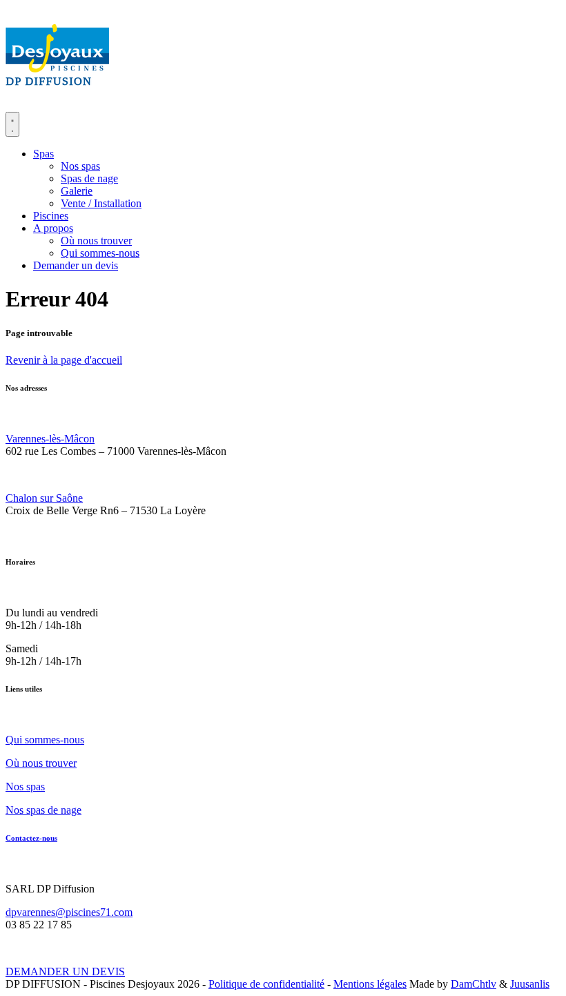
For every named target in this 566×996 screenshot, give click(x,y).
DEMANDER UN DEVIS (65, 971)
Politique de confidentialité (266, 984)
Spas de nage (89, 178)
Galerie (76, 191)
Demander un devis (75, 265)
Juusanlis (529, 984)
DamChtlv (473, 984)
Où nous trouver (96, 240)
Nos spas (80, 166)
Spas (43, 153)
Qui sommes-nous (100, 253)
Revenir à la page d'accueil (64, 360)
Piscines (50, 216)
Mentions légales (370, 984)
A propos (53, 228)
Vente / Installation (101, 203)
